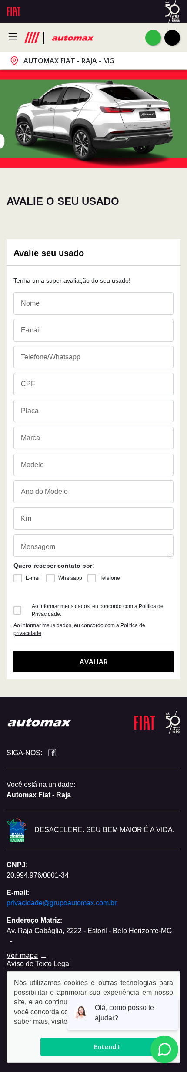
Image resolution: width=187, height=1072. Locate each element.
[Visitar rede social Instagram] (63, 753)
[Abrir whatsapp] (153, 38)
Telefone (110, 578)
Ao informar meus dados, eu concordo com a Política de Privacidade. (98, 610)
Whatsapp (70, 578)
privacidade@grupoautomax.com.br (62, 903)
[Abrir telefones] (172, 38)
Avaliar (94, 662)
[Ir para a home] (72, 38)
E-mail (33, 578)
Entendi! (107, 1046)
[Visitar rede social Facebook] (51, 753)
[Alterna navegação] (15, 36)
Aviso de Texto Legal (39, 963)
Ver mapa (22, 955)
